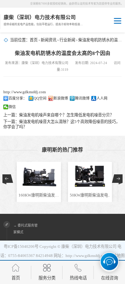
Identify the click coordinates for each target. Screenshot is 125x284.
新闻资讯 (48, 40)
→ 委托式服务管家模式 (25, 229)
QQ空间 (40, 98)
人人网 (101, 98)
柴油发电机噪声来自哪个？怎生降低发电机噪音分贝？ (66, 115)
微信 (12, 107)
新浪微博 (60, 98)
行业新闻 (67, 40)
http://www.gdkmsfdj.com (24, 92)
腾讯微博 (82, 98)
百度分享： (17, 98)
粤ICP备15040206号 (21, 246)
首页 (34, 40)
